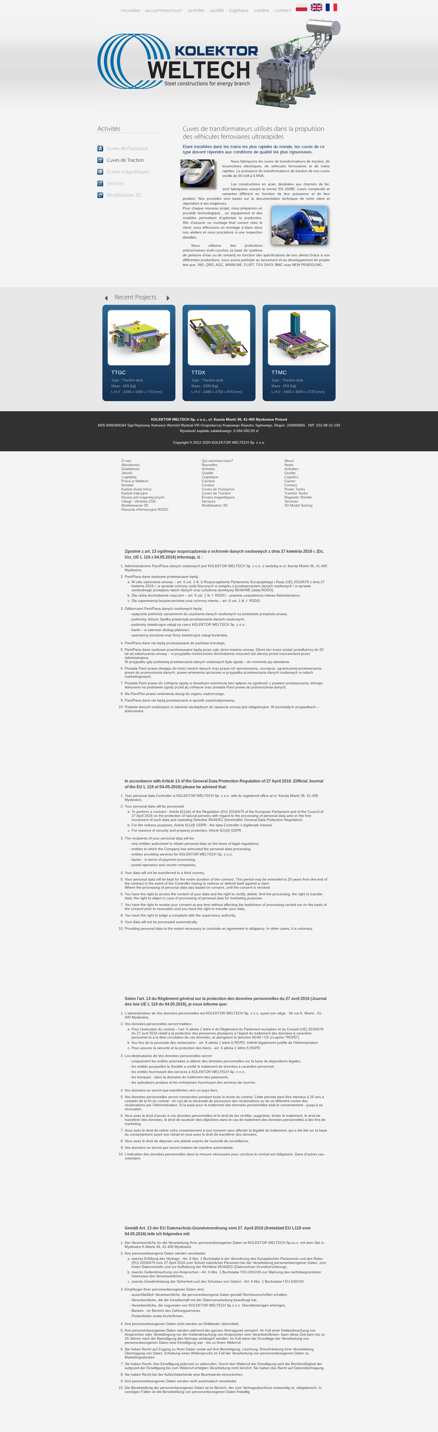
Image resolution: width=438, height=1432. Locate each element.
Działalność (130, 469)
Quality (290, 473)
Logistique (210, 477)
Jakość (127, 473)
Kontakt (127, 485)
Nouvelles (209, 465)
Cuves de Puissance (218, 489)
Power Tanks (294, 489)
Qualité (207, 473)
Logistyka (129, 477)
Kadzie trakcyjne (134, 493)
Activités (208, 469)
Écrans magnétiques (218, 497)
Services (208, 501)
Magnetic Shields (298, 497)
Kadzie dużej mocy (136, 489)
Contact (208, 485)
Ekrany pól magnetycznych (143, 497)
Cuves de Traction (216, 493)
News (288, 465)
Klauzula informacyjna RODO (144, 509)
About (289, 461)
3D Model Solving (298, 505)
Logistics (291, 477)
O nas (126, 461)
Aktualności (130, 465)
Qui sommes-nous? (217, 461)
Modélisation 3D (215, 505)
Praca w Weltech (134, 481)
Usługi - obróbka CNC (138, 501)
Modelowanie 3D (134, 505)
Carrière (208, 481)
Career (290, 481)
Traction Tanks (296, 493)
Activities (291, 469)
